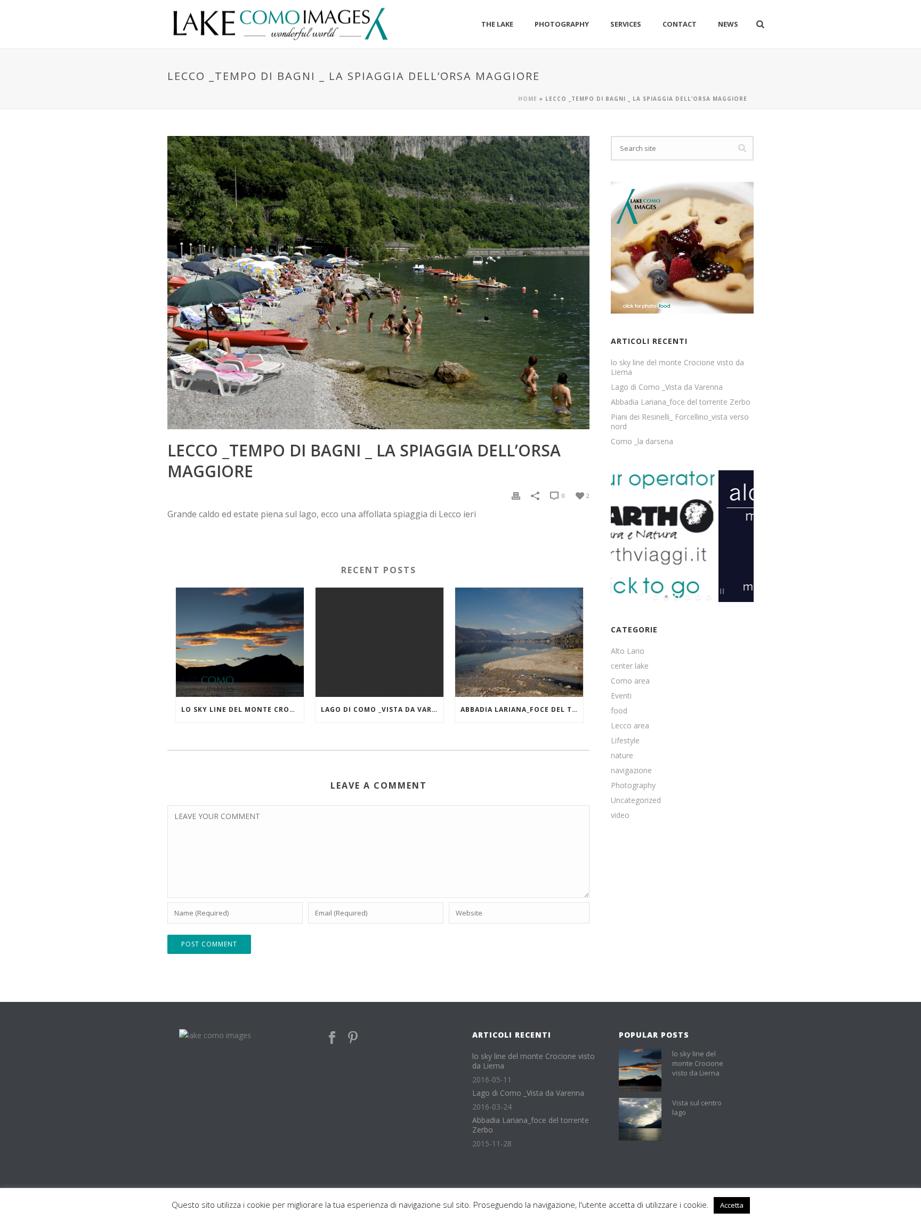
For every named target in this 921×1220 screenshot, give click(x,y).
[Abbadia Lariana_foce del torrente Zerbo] (519, 642)
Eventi (621, 696)
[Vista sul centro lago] (640, 1119)
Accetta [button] (732, 1205)
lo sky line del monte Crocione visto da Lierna (242, 709)
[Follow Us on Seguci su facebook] (332, 1038)
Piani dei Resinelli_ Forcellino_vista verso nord (680, 421)
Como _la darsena (642, 441)
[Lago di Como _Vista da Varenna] (379, 642)
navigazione (631, 770)
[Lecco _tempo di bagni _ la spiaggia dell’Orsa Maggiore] (378, 282)
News (728, 24)
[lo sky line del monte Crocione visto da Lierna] (240, 642)
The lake (497, 24)
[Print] (516, 495)
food (619, 711)
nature (622, 755)
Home (527, 98)
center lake (630, 666)
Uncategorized (636, 800)
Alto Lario (627, 651)
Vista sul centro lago (697, 1107)
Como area (630, 681)
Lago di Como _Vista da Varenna (382, 709)
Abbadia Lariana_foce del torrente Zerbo (522, 709)
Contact (680, 24)
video (620, 815)
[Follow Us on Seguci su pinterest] (352, 1038)
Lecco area (630, 726)
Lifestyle (625, 740)
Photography (562, 24)
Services (625, 24)
